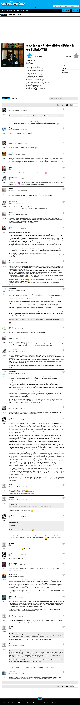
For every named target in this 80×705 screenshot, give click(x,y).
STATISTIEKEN (11, 15)
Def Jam (31, 63)
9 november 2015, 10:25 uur (21, 555)
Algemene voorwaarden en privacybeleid (69, 702)
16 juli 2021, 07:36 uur (20, 645)
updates (9, 11)
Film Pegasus (12, 596)
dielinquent (12, 327)
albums (16, 11)
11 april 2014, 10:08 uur (20, 328)
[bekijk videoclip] (39, 67)
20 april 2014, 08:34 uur (20, 408)
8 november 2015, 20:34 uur (21, 545)
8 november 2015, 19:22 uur (21, 499)
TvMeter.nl (34, 702)
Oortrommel (12, 288)
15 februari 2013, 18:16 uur (21, 143)
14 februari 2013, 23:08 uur (21, 110)
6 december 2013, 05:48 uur (21, 262)
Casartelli (11, 672)
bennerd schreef (13, 522)
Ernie (10, 109)
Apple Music (65, 72)
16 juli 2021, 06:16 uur (20, 628)
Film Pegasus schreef (14, 651)
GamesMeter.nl (27, 702)
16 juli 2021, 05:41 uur (20, 616)
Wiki (45, 702)
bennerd (11, 497)
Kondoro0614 (13, 574)
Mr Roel (11, 615)
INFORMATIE (4, 15)
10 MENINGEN (14, 98)
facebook (56, 479)
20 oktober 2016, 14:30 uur (21, 565)
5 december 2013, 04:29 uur (21, 214)
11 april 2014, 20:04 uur (20, 351)
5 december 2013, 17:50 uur (21, 228)
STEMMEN (18, 15)
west (10, 407)
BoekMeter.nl (19, 702)
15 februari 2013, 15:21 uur (21, 129)
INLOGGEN (75, 11)
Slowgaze (11, 128)
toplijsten (24, 11)
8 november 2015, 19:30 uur (21, 516)
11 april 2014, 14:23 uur (20, 338)
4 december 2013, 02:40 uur (21, 190)
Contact (49, 702)
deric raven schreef (14, 633)
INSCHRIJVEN (66, 11)
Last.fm (64, 68)
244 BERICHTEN (6, 98)
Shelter (11, 188)
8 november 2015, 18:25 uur (21, 419)
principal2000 (13, 177)
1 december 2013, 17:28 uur (21, 169)
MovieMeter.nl (5, 702)
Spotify (64, 70)
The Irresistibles (37, 477)
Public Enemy (33, 45)
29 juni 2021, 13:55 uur (20, 598)
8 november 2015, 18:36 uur (21, 486)
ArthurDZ (11, 418)
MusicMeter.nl (12, 702)
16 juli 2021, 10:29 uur (20, 673)
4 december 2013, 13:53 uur (21, 203)
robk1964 (11, 153)
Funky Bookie (13, 563)
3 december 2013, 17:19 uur (21, 179)
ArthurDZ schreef (14, 504)
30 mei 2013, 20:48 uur (20, 154)
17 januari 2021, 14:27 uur (20, 576)
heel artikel (29, 356)
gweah (10, 167)
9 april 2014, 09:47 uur (20, 290)
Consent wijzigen (55, 702)
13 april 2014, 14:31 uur (20, 373)
